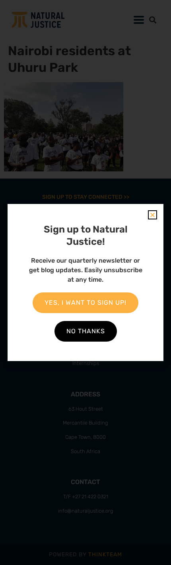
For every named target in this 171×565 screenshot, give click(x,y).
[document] (85, 282)
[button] (152, 215)
